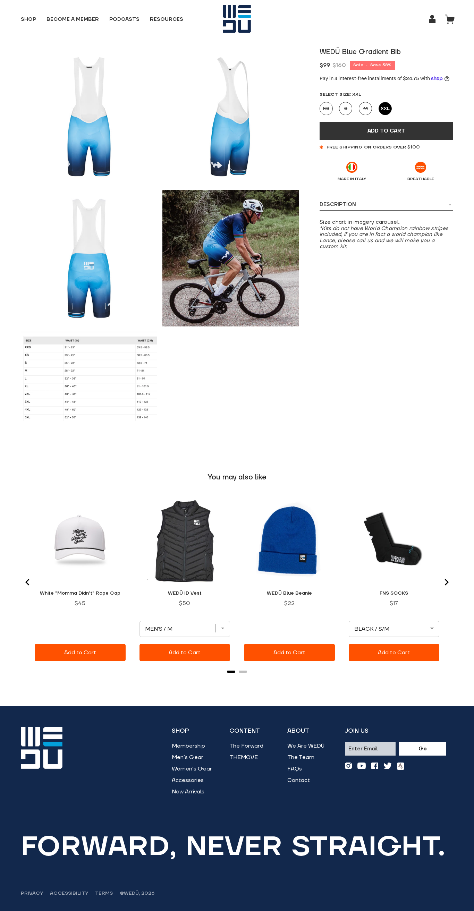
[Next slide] (446, 582)
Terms (104, 893)
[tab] (231, 672)
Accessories (188, 780)
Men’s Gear (187, 757)
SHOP (180, 731)
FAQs (294, 768)
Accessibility (69, 893)
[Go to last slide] (28, 582)
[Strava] (400, 766)
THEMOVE (243, 757)
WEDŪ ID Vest (185, 593)
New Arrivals (188, 791)
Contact (298, 780)
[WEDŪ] (237, 19)
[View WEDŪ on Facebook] (374, 766)
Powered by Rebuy (237, 681)
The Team (300, 757)
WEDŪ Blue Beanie (289, 593)
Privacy (32, 893)
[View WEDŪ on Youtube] (361, 766)
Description (385, 204)
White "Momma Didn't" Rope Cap (80, 593)
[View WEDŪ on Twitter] (387, 766)
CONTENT (244, 731)
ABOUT (298, 731)
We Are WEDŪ (305, 745)
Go (422, 749)
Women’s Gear (192, 768)
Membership (188, 745)
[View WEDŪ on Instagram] (348, 766)
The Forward (246, 745)
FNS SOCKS (394, 593)
